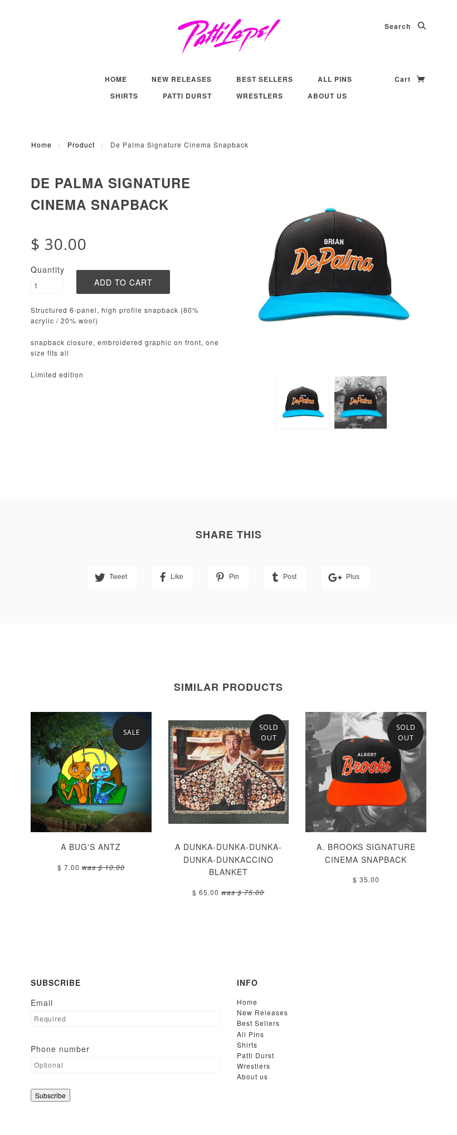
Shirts (124, 96)
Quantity (47, 269)
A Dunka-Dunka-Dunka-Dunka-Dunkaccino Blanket (228, 859)
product (81, 144)
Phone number (60, 1048)
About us (327, 96)
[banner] (228, 36)
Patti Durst (187, 96)
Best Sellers (264, 79)
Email (42, 1002)
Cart (404, 79)
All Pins (335, 79)
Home (116, 79)
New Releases (182, 79)
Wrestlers (259, 96)
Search (399, 26)
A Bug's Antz (91, 846)
